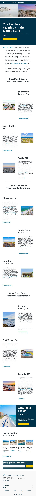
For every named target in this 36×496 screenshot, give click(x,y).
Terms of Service (29, 490)
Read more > (5, 451)
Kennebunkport (20, 172)
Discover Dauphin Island (7, 285)
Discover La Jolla (21, 398)
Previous (1, 446)
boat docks (25, 63)
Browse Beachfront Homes (23, 423)
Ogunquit (26, 172)
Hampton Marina (23, 105)
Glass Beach (14, 348)
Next (35, 446)
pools (22, 63)
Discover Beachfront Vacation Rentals (10, 39)
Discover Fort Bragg (6, 366)
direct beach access (15, 63)
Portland (19, 316)
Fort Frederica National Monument (27, 114)
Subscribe (29, 466)
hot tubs (7, 64)
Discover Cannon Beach (23, 332)
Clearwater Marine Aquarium (10, 212)
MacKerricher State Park (13, 349)
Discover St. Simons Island (23, 118)
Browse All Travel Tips (7, 456)
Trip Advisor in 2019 (12, 207)
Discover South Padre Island (23, 253)
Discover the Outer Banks (7, 150)
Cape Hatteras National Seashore (10, 143)
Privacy (21, 490)
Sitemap (15, 490)
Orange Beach (9, 277)
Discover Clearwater (6, 222)
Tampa (11, 216)
